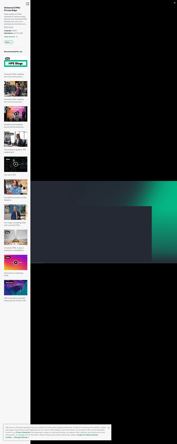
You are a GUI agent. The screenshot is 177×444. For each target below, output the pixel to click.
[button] (108, 427)
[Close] (174, 3)
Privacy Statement (23, 432)
